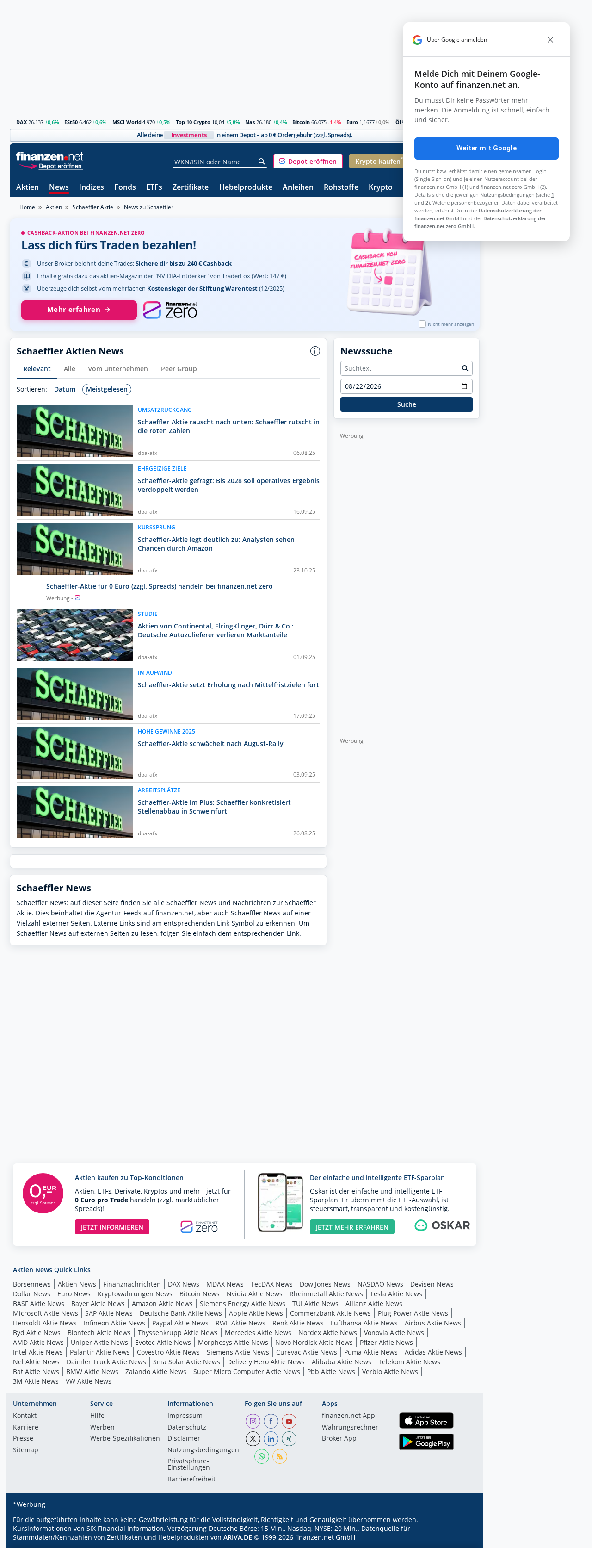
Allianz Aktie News (373, 1303)
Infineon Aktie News (114, 1322)
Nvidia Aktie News (255, 1293)
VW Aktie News (88, 1381)
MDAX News (225, 1284)
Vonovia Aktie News (394, 1332)
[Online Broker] (50, 165)
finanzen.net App (348, 1416)
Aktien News (77, 1284)
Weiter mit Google (486, 148)
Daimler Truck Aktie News (106, 1361)
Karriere (25, 1427)
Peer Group (179, 368)
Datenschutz (186, 1427)
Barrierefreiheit (191, 1479)
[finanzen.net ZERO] (169, 310)
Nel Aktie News (36, 1361)
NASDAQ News (380, 1284)
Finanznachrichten (132, 1284)
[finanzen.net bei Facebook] (271, 1421)
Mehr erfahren (73, 309)
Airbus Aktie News (433, 1322)
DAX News (183, 1284)
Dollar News (31, 1293)
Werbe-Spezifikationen (125, 1438)
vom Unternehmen (118, 368)
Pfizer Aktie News (386, 1342)
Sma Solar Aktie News (186, 1361)
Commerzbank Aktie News (330, 1313)
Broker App (339, 1438)
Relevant (37, 368)
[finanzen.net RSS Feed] (279, 1456)
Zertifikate (191, 187)
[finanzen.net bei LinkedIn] (271, 1438)
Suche (406, 404)
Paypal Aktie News (180, 1322)
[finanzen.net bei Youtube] (289, 1421)
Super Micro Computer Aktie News (246, 1371)
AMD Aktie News (38, 1342)
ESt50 (71, 121)
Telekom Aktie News (409, 1361)
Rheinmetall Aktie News (326, 1293)
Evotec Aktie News (163, 1342)
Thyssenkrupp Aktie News (178, 1332)
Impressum (185, 1416)
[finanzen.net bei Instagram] (253, 1421)
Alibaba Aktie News (341, 1361)
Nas (250, 121)
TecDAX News (272, 1284)
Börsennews (32, 1284)
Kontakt (25, 1416)
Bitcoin (301, 121)
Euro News (74, 1293)
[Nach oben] (460, 1538)
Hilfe (97, 1416)
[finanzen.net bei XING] (289, 1438)
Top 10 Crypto (193, 121)
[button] (308, 161)
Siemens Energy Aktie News (242, 1303)
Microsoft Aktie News (45, 1313)
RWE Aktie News (240, 1322)
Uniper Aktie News (99, 1342)
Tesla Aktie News (396, 1293)
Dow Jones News (325, 1284)
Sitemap (25, 1450)
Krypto (381, 187)
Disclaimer (183, 1438)
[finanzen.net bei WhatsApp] (261, 1456)
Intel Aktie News (38, 1352)
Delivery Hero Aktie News (266, 1361)
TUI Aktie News (315, 1303)
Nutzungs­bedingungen (203, 1450)
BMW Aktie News (92, 1371)
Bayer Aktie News (98, 1303)
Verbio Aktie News (390, 1371)
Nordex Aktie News (327, 1332)
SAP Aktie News (109, 1313)
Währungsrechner (350, 1427)
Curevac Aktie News (306, 1352)
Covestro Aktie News (168, 1352)
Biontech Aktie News (99, 1332)
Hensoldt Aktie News (45, 1322)
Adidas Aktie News (433, 1352)
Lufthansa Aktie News (364, 1322)
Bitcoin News (199, 1293)
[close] (550, 40)
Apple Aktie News (256, 1313)
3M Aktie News (36, 1381)
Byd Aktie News (37, 1332)
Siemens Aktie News (238, 1352)
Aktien (27, 187)
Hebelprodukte (245, 187)
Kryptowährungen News (135, 1293)
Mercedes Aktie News (258, 1332)
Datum (64, 389)
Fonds (125, 187)
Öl (398, 121)
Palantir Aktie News (100, 1352)
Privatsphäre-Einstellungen (188, 1465)
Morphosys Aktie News (233, 1342)
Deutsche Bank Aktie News (181, 1313)
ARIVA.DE (237, 1537)
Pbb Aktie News (331, 1371)
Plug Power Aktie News (413, 1313)
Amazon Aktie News (162, 1303)
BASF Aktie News (38, 1303)
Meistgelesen (107, 389)
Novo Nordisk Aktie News (314, 1342)
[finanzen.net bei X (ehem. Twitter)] (253, 1438)
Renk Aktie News (298, 1322)
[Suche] (262, 161)
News (59, 187)
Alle (69, 368)
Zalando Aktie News (155, 1371)
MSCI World (127, 121)
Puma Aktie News (371, 1352)
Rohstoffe (341, 187)
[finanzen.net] (49, 156)
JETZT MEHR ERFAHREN (352, 1227)
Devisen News (432, 1284)
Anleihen (298, 187)
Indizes (91, 187)
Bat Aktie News (36, 1371)
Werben (102, 1427)
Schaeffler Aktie (93, 207)
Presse (23, 1438)
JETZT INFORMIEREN (112, 1227)
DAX (21, 121)
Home (27, 207)
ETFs (154, 187)
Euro (352, 121)
